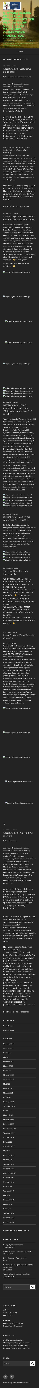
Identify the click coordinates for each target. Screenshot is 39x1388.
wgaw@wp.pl (9, 977)
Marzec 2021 (8, 1093)
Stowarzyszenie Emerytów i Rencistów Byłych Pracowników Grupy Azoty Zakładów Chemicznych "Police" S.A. (18, 24)
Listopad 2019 (8, 1124)
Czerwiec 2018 (8, 1191)
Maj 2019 (6, 1151)
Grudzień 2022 (8, 1048)
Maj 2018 (6, 1195)
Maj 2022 (6, 1057)
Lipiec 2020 (7, 1111)
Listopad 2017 (8, 1222)
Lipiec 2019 (7, 1142)
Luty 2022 (7, 1071)
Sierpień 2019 (8, 1138)
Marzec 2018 (8, 1204)
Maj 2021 (6, 1084)
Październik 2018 (9, 1173)
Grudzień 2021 (8, 1080)
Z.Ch (5, 958)
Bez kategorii (8, 1026)
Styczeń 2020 (8, 1120)
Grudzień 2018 (8, 1169)
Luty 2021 (7, 1097)
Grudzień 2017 (8, 1218)
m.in (24, 903)
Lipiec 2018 (7, 1186)
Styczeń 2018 (8, 1213)
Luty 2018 (7, 1209)
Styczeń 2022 (8, 1075)
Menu (21, 51)
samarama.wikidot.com (16, 490)
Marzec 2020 (8, 1115)
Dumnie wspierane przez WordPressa (16, 1383)
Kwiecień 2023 (8, 1044)
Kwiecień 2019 (8, 1155)
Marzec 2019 (8, 1160)
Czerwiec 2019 (8, 1146)
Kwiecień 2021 (8, 1088)
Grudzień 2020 (8, 1102)
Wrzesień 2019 (9, 1133)
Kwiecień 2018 (8, 1200)
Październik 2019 (9, 1129)
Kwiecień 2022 (8, 1062)
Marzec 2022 (8, 1066)
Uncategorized (8, 1030)
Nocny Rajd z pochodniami (13, 1245)
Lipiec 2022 (7, 1053)
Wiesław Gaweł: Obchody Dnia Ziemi (16, 1274)
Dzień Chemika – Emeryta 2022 (14, 1258)
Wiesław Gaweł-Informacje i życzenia (17, 1251)
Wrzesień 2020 (9, 1106)
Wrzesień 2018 (9, 1178)
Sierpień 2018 (8, 1182)
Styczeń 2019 (8, 1164)
